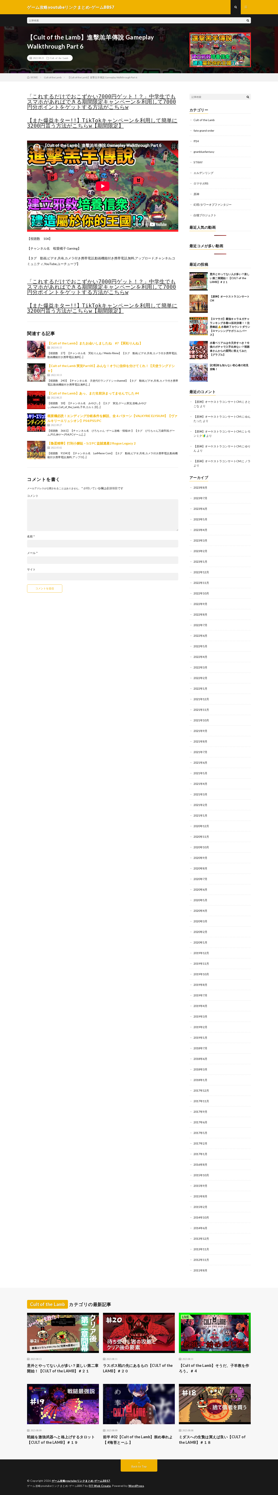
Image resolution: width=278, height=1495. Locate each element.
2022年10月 (201, 593)
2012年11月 (201, 1259)
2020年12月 (201, 826)
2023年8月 (200, 487)
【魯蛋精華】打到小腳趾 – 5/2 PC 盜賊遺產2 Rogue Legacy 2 (91, 443)
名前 (31, 536)
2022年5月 (200, 646)
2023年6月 (200, 508)
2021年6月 (200, 762)
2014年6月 (200, 1228)
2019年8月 (200, 984)
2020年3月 (200, 921)
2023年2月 (200, 551)
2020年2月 (200, 932)
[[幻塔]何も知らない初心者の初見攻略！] (198, 372)
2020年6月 (200, 889)
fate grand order (204, 130)
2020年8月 (200, 868)
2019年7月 (200, 995)
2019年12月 (201, 953)
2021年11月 (201, 709)
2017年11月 (201, 1101)
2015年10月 (201, 1175)
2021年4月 (200, 783)
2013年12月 (201, 1238)
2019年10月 (201, 974)
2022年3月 (200, 667)
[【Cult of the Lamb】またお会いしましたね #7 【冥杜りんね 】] (36, 350)
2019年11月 (201, 963)
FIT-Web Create (100, 1485)
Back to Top (139, 1466)
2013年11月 (201, 1249)
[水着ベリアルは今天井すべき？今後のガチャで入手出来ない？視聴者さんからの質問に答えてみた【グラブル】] (198, 350)
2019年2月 (200, 1027)
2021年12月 (201, 699)
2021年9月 (200, 731)
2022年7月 (200, 625)
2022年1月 (200, 688)
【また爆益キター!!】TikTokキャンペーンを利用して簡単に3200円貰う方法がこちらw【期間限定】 (102, 123)
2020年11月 (201, 836)
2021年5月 (200, 773)
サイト (31, 569)
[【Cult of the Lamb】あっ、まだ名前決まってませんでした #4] (36, 400)
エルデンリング (203, 173)
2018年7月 (200, 1048)
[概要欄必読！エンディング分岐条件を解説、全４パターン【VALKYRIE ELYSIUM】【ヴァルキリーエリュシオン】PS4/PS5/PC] (36, 422)
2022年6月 (200, 635)
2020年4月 (200, 910)
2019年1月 (200, 1037)
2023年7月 (200, 498)
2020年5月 (200, 900)
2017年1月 (200, 1154)
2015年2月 (200, 1207)
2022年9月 (200, 604)
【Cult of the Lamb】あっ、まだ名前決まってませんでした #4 (93, 393)
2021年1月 (200, 815)
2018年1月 (200, 1080)
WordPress (136, 1485)
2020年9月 (200, 857)
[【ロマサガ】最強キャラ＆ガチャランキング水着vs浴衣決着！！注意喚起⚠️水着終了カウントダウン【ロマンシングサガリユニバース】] (198, 326)
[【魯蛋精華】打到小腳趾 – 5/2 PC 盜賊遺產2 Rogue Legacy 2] (36, 450)
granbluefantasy (204, 151)
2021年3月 (200, 794)
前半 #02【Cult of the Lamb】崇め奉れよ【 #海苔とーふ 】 (138, 1440)
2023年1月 (200, 561)
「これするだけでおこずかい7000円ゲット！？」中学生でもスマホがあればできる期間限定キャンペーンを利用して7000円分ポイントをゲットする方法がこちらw (101, 101)
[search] (248, 20)
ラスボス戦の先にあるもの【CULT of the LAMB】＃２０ (138, 1368)
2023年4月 (200, 530)
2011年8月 (200, 1270)
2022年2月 (200, 678)
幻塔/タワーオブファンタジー (213, 204)
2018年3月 (200, 1069)
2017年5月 (200, 1133)
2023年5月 (200, 519)
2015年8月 (200, 1196)
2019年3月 (200, 1016)
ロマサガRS (201, 183)
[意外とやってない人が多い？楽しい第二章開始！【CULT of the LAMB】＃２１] (198, 281)
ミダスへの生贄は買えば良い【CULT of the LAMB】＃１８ (212, 1440)
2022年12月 (201, 572)
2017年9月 (200, 1111)
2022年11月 (201, 582)
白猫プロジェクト (205, 215)
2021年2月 (200, 805)
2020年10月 (201, 847)
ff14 (196, 141)
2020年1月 (200, 942)
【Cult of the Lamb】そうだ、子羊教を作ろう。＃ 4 (214, 1368)
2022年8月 (200, 614)
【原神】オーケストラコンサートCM (217, 401)
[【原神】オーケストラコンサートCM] (198, 304)
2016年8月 (200, 1164)
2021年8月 (200, 741)
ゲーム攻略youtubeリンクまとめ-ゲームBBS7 (81, 1480)
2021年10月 (201, 720)
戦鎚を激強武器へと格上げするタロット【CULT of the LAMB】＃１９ (61, 1440)
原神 (196, 194)
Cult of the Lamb (59, 58)
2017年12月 (201, 1090)
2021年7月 (200, 752)
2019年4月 (200, 1006)
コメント (32, 495)
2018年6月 (200, 1058)
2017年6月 (200, 1122)
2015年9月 (200, 1185)
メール (32, 552)
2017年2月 (200, 1143)
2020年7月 (200, 879)
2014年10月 (201, 1217)
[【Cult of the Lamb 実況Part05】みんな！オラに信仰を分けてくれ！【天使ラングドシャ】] (36, 372)
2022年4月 (200, 656)
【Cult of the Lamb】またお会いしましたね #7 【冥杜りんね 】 (95, 343)
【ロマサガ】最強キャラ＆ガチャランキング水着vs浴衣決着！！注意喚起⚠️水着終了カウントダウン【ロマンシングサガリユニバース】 (230, 326)
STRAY (198, 162)
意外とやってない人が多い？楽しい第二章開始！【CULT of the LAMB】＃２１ (230, 278)
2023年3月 (200, 540)
